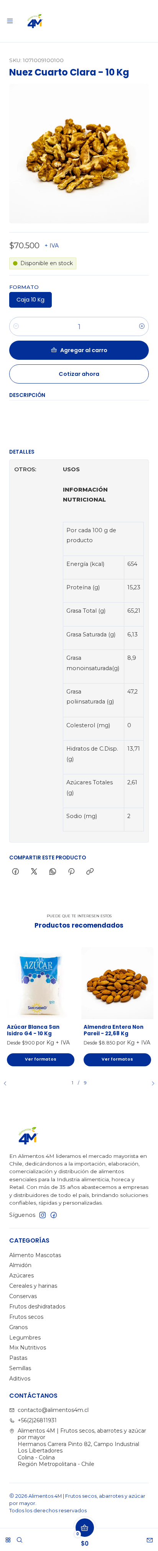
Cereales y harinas (33, 1285)
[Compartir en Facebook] (15, 872)
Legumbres (25, 1337)
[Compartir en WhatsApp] (52, 872)
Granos (18, 1327)
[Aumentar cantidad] (141, 326)
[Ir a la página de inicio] (35, 21)
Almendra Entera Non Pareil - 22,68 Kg (113, 1030)
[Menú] (10, 21)
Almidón (20, 1265)
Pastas (18, 1357)
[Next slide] (150, 1083)
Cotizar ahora (79, 374)
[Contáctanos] (149, 1537)
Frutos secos (26, 1316)
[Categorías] (8, 1537)
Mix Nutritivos (27, 1347)
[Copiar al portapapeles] (90, 872)
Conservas (23, 1296)
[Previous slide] (8, 1083)
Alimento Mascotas (35, 1255)
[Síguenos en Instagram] (42, 1215)
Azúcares (21, 1275)
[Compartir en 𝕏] (34, 872)
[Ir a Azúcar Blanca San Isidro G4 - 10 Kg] (41, 983)
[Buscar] (19, 1537)
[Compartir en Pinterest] (71, 872)
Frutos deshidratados (37, 1306)
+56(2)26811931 (37, 1420)
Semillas (20, 1368)
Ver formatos (40, 1059)
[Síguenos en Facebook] (54, 1215)
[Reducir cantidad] (16, 326)
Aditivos (19, 1378)
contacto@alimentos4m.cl (53, 1410)
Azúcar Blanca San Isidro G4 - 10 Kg (33, 1030)
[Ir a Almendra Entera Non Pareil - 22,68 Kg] (117, 983)
